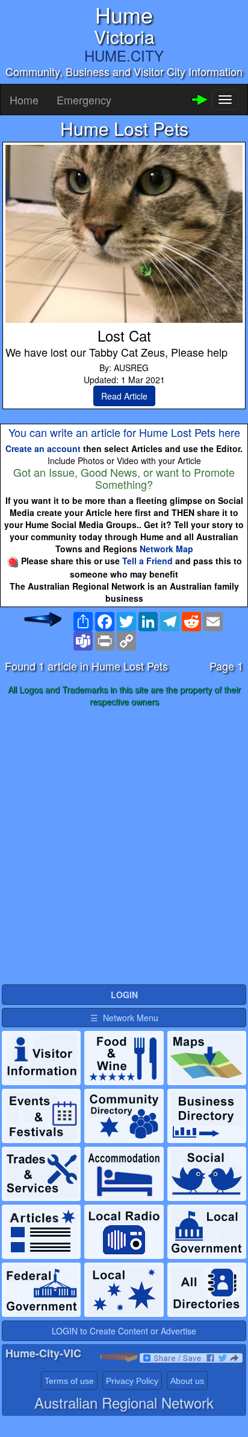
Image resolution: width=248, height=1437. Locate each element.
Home (24, 99)
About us (187, 1381)
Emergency (84, 99)
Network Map (166, 549)
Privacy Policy (132, 1381)
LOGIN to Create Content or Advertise (124, 1331)
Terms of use (69, 1381)
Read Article (124, 396)
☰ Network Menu (124, 1018)
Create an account (43, 448)
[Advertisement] (124, 846)
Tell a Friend (147, 561)
